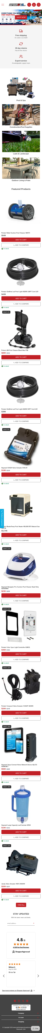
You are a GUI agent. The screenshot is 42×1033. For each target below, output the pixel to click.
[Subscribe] (34, 923)
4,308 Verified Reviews (21, 947)
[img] (21, 944)
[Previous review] (3, 976)
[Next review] (38, 976)
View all (21, 905)
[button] (4, 5)
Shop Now (21, 17)
